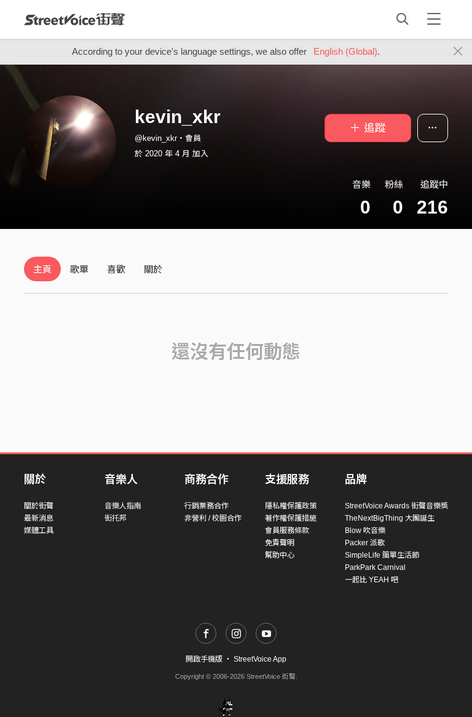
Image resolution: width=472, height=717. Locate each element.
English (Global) (345, 51)
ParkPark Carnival (375, 567)
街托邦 (115, 518)
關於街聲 (38, 506)
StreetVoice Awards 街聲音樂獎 (396, 506)
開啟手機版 (204, 659)
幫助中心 (279, 555)
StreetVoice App (260, 659)
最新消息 (38, 518)
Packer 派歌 (365, 543)
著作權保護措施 (291, 518)
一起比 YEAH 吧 (371, 579)
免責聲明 (279, 543)
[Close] (458, 51)
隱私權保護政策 (291, 506)
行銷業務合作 (206, 506)
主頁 (42, 269)
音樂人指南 (122, 506)
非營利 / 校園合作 (213, 518)
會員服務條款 (287, 530)
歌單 (79, 269)
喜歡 (116, 269)
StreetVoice (74, 19)
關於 (153, 269)
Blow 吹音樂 (365, 530)
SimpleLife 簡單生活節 (382, 555)
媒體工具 (38, 530)
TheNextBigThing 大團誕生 (390, 518)
